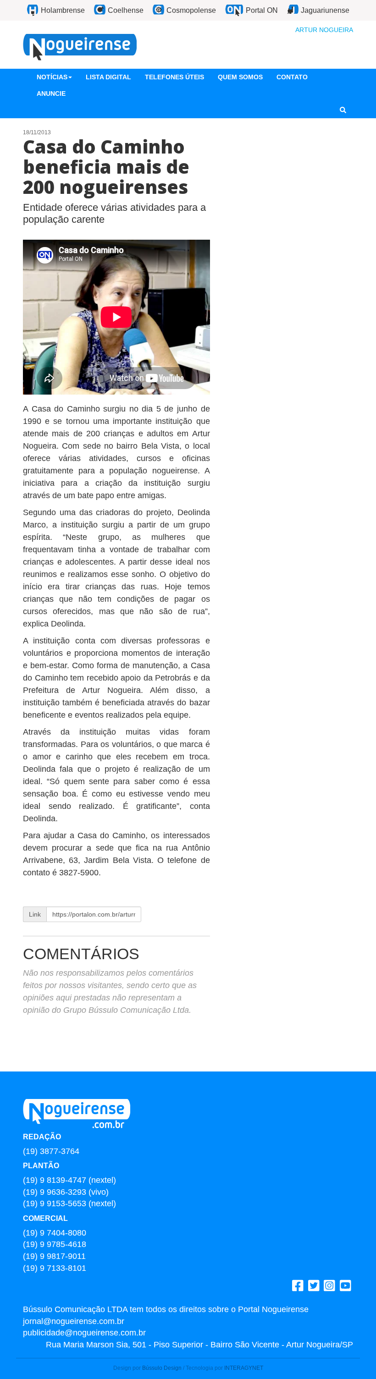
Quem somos (240, 77)
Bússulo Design (162, 1368)
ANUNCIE (51, 93)
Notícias (52, 77)
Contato (292, 77)
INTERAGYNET (243, 1368)
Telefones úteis (174, 77)
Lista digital (108, 77)
